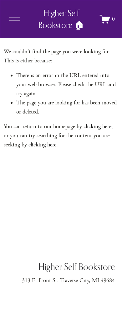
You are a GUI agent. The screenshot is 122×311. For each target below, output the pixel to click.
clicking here (97, 126)
